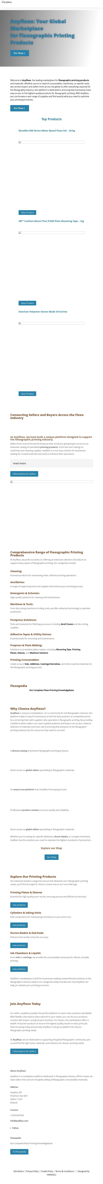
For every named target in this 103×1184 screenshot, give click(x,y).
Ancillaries (17, 582)
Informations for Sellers (24, 473)
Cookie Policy (47, 1171)
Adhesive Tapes (20, 634)
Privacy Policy (32, 1171)
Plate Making (33, 645)
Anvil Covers (67, 624)
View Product (27, 212)
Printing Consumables (24, 659)
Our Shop (18, 53)
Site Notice (19, 1171)
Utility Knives (42, 634)
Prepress (16, 645)
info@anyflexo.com (19, 1120)
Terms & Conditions (64, 1171)
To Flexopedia (19, 1151)
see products (19, 904)
